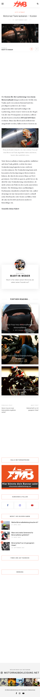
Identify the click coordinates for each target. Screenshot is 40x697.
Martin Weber (7, 49)
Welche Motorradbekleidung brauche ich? (24, 522)
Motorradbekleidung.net (21, 672)
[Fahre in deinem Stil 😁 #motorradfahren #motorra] (4, 682)
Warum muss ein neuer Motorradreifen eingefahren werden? (9, 410)
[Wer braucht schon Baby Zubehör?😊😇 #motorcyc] (36, 682)
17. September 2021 (20, 20)
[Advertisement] (20, 75)
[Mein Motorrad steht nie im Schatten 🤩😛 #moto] (20, 682)
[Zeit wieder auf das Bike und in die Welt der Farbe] (28, 682)
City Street (20, 12)
